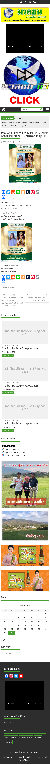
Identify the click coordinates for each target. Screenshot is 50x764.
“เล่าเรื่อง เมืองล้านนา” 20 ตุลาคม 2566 (25, 332)
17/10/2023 (7, 420)
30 (5, 633)
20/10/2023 (7, 345)
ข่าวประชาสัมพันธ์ (9, 287)
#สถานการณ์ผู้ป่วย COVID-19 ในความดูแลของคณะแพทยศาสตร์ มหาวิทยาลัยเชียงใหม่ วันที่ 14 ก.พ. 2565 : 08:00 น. (13, 300)
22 (46, 625)
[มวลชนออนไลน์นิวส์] (3, 109)
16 (5, 625)
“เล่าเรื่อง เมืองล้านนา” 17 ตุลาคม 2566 (25, 407)
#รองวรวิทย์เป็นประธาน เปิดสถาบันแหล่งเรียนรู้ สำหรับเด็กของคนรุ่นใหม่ (37, 297)
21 (39, 625)
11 (18, 621)
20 (32, 625)
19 (25, 625)
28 (39, 629)
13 (32, 621)
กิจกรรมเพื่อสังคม (11, 737)
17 (12, 625)
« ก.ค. (3, 640)
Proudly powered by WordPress (15, 757)
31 (12, 633)
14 (39, 621)
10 (12, 621)
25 (18, 629)
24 (12, 629)
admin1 (17, 142)
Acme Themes (25, 760)
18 (18, 625)
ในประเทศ (8, 742)
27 (32, 629)
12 (25, 621)
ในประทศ (37, 737)
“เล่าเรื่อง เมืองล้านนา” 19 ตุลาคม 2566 (25, 370)
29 (46, 629)
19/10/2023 (7, 383)
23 (5, 629)
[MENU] (47, 109)
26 (25, 629)
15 (46, 621)
